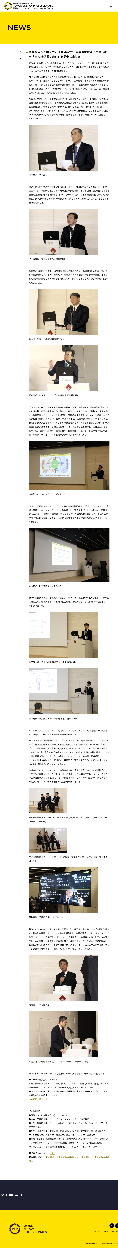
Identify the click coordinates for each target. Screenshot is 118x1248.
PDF (52, 1152)
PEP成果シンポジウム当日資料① (61, 1156)
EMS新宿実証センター (39, 1099)
